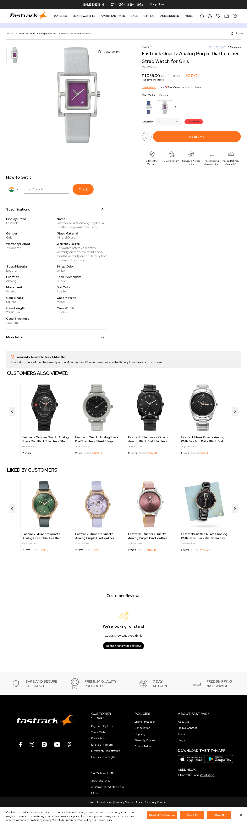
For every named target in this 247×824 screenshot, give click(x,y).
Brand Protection (145, 721)
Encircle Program (102, 744)
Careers (183, 734)
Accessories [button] (169, 16)
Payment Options (102, 726)
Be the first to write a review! (123, 645)
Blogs (181, 740)
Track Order (99, 732)
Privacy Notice (124, 802)
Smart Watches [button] (84, 16)
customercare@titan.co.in (107, 787)
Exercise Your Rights (103, 757)
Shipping (139, 734)
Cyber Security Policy (150, 802)
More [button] (189, 16)
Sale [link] (134, 16)
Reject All (192, 815)
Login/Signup (149, 87)
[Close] (241, 815)
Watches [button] (60, 16)
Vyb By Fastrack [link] (113, 16)
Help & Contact (187, 728)
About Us (183, 721)
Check (83, 189)
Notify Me (196, 137)
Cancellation (142, 728)
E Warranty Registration (105, 751)
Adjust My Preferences (162, 815)
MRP (164, 76)
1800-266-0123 (101, 780)
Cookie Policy (142, 746)
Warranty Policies (144, 740)
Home (10, 33)
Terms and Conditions (97, 802)
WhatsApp (207, 775)
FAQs (94, 793)
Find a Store (98, 738)
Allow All (219, 815)
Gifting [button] (149, 16)
